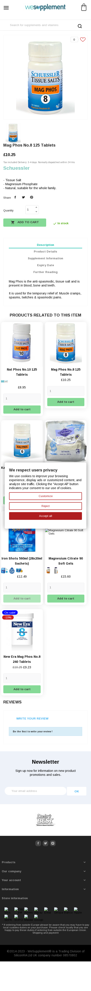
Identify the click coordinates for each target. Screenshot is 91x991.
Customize (46, 496)
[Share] (15, 197)
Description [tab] (45, 245)
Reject (45, 506)
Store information (15, 898)
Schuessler (16, 168)
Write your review (32, 718)
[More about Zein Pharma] (45, 820)
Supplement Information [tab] (45, 258)
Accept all (45, 516)
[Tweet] (23, 197)
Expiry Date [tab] (45, 265)
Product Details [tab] (45, 251)
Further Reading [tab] (45, 272)
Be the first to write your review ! (33, 731)
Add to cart (25, 222)
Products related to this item (45, 315)
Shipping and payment (45, 932)
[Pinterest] (31, 197)
